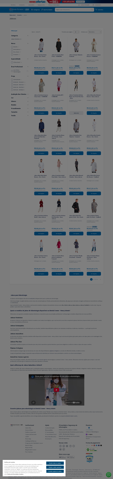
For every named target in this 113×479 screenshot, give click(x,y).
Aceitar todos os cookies (55, 463)
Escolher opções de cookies (55, 471)
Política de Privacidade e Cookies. (15, 474)
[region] (34, 468)
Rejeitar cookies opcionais (55, 467)
